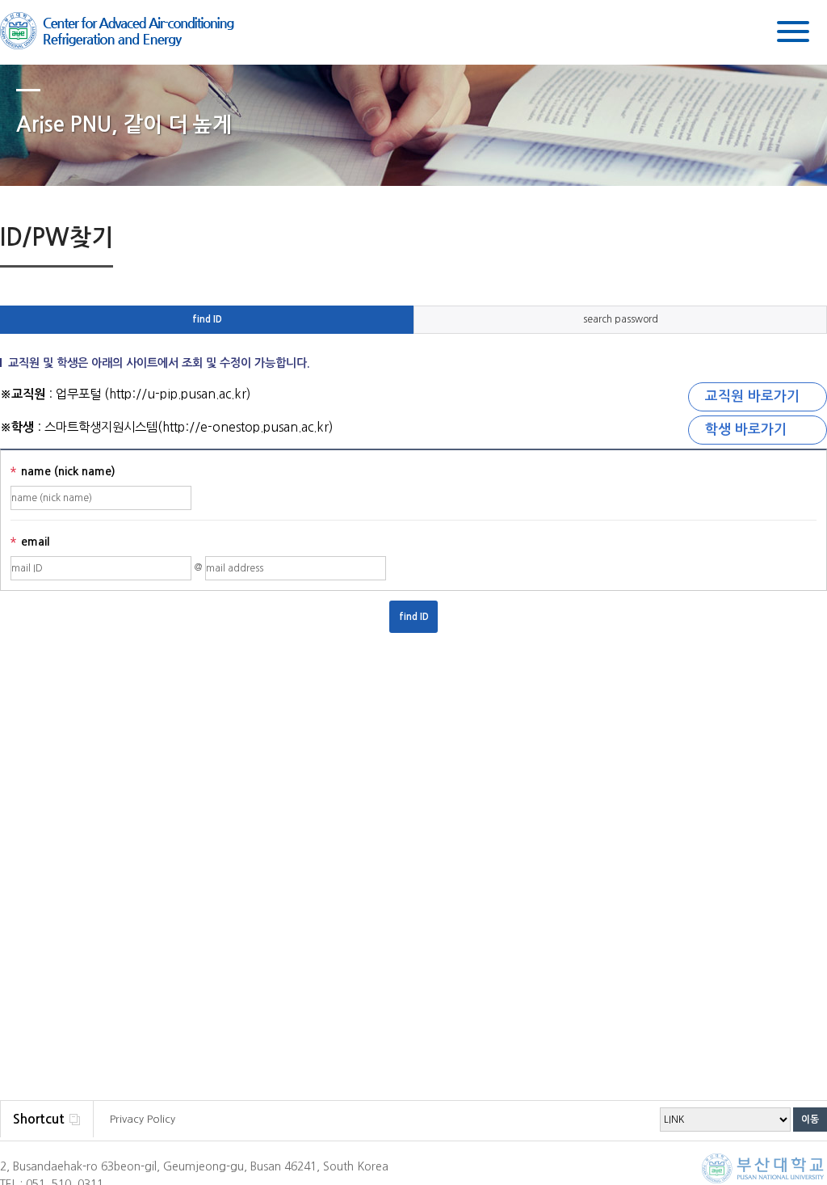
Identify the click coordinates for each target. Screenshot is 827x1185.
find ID (207, 319)
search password (620, 319)
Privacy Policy (142, 1119)
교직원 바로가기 (752, 396)
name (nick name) (62, 472)
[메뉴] (793, 34)
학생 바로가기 (746, 429)
